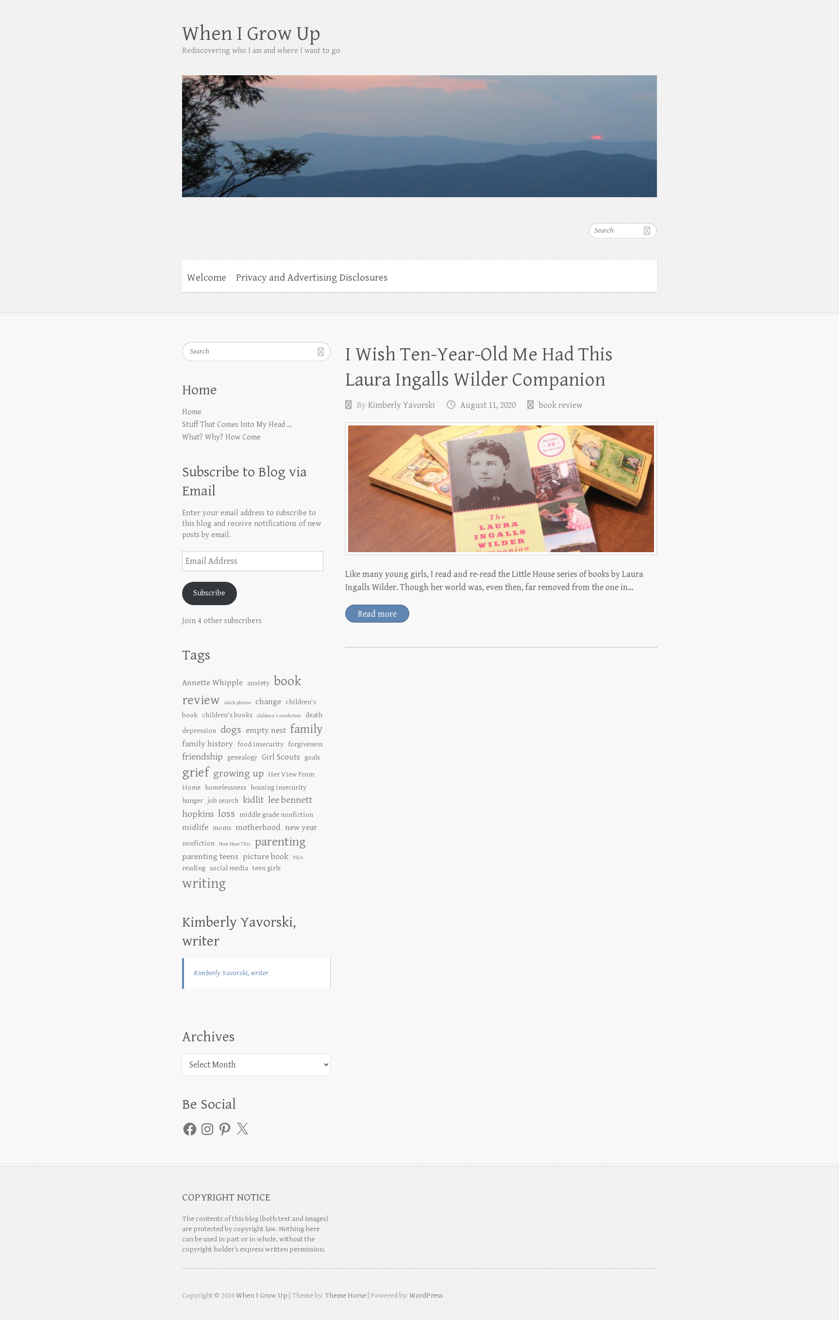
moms (222, 828)
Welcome (206, 278)
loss (226, 814)
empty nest (266, 730)
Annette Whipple (212, 683)
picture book (265, 857)
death (313, 715)
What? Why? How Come (221, 437)
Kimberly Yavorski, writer (231, 973)
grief (195, 772)
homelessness (225, 787)
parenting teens (210, 857)
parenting (280, 842)
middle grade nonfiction (276, 815)
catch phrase (237, 703)
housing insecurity (278, 787)
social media (229, 868)
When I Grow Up (251, 34)
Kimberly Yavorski (401, 405)
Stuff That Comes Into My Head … (237, 424)
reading (193, 868)
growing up (238, 773)
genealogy (242, 757)
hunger (192, 800)
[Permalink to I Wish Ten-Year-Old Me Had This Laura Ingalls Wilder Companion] (501, 489)
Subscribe (209, 593)
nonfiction (198, 843)
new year (301, 827)
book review (561, 405)
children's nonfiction (279, 716)
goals (312, 757)
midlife (195, 827)
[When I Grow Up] (419, 129)
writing (204, 883)
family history (207, 744)
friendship (202, 756)
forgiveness (305, 744)
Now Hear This (235, 844)
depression (199, 731)
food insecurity (260, 744)
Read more (377, 614)
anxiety (258, 683)
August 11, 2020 (488, 405)
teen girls (266, 868)
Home (191, 412)
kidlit (253, 800)
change (268, 702)
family (306, 729)
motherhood (258, 827)
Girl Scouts (281, 757)
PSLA (298, 858)
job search (222, 800)
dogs (230, 730)
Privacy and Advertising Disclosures (312, 278)
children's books (227, 715)
